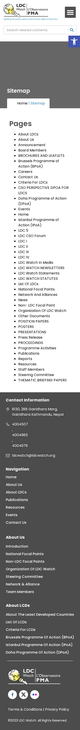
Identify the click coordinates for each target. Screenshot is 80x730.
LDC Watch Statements (39, 273)
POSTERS (26, 326)
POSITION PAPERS (33, 321)
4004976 (20, 445)
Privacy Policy (57, 709)
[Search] (71, 30)
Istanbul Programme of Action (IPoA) (38, 222)
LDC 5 (23, 230)
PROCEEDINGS (30, 342)
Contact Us (28, 177)
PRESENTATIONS (32, 332)
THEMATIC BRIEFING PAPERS (42, 380)
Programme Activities (37, 348)
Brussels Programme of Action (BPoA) (38, 163)
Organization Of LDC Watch (42, 310)
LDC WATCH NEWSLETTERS (41, 267)
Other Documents (34, 316)
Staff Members (31, 369)
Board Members (32, 150)
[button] (74, 41)
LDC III (23, 251)
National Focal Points (36, 289)
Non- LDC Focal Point (36, 305)
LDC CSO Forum (32, 235)
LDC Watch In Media (35, 262)
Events (24, 209)
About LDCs (28, 134)
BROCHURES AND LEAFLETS (41, 155)
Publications (28, 353)
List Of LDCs (28, 283)
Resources (27, 364)
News (23, 300)
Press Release (30, 337)
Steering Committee (36, 374)
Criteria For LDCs (33, 182)
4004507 (20, 424)
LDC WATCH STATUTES (38, 278)
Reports (25, 358)
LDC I (22, 241)
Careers (25, 171)
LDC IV (23, 257)
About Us (26, 139)
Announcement (32, 144)
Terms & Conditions (25, 709)
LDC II (23, 246)
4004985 (20, 435)
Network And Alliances (37, 294)
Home (22, 103)
